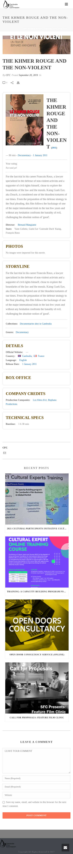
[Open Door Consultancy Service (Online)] (37, 625)
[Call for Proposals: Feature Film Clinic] (37, 688)
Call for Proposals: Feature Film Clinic (37, 717)
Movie (17, 29)
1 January (37, 155)
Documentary (24, 155)
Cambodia (27, 356)
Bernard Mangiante (27, 225)
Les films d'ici (40, 400)
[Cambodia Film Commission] (8, 843)
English (23, 360)
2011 (54, 147)
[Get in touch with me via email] (4, 453)
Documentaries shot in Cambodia (36, 323)
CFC (8, 75)
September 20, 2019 (28, 75)
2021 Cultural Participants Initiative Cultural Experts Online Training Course (38, 528)
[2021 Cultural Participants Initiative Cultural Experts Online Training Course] (37, 499)
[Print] (20, 82)
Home (9, 29)
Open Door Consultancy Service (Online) (37, 654)
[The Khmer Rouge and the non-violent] (36, 45)
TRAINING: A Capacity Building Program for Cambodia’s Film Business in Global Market (38, 591)
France (41, 356)
